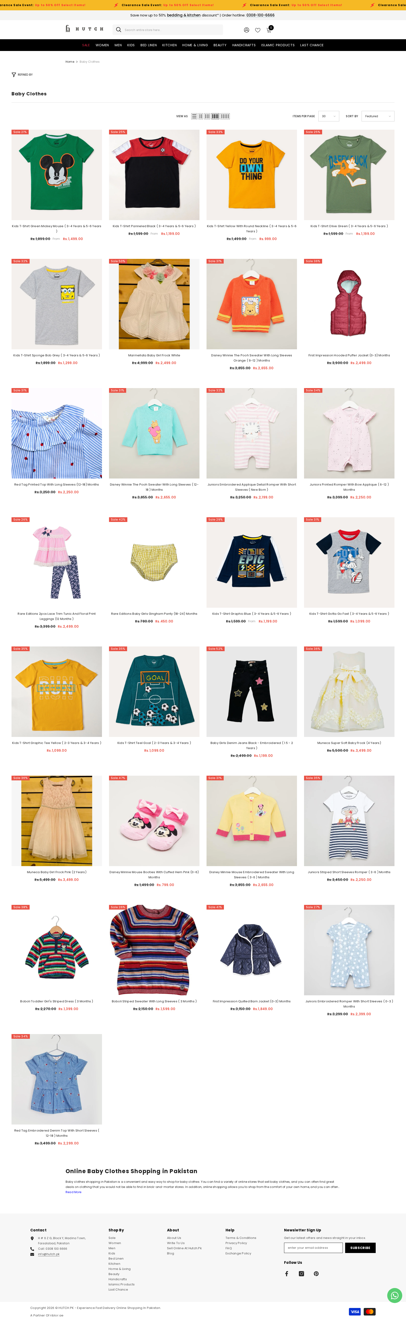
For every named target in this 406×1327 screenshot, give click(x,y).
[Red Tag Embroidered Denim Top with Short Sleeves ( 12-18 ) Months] (57, 1079)
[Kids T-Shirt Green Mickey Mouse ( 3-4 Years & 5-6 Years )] (57, 175)
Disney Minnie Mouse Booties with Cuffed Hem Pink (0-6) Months (154, 874)
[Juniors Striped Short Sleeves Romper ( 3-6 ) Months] (349, 821)
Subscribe (360, 1247)
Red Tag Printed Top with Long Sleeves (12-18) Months (56, 484)
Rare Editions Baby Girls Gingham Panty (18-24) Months (154, 613)
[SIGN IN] (246, 29)
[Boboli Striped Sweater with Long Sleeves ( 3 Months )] (154, 950)
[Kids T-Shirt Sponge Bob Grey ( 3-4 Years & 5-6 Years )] (57, 304)
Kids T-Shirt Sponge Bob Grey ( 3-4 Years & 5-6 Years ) (56, 355)
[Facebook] (286, 1273)
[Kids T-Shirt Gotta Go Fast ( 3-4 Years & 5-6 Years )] (349, 562)
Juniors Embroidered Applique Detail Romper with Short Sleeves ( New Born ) (251, 487)
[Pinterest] (316, 1273)
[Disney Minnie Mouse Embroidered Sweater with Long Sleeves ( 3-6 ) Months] (252, 821)
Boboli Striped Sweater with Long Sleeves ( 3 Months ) (154, 1001)
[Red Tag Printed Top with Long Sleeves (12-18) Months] (57, 433)
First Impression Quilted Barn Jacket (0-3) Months (252, 1001)
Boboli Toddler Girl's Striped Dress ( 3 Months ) (56, 1001)
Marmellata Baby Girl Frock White (154, 355)
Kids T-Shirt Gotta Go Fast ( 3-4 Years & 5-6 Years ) (349, 613)
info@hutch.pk (48, 1254)
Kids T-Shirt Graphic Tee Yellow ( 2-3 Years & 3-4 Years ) (56, 743)
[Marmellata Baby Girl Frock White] (154, 304)
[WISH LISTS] (257, 29)
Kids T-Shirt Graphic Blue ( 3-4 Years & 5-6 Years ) (251, 613)
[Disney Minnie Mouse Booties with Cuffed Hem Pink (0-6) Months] (154, 821)
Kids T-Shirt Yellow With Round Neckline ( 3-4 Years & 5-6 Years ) (252, 228)
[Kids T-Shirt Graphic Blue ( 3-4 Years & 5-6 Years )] (252, 562)
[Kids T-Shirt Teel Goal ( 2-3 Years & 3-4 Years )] (154, 691)
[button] (194, 116)
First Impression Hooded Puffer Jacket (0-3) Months (349, 355)
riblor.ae (56, 1315)
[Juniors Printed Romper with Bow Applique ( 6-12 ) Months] (349, 433)
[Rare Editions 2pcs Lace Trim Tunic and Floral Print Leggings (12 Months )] (57, 562)
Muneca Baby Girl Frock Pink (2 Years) (56, 872)
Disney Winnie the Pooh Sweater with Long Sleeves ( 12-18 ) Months (154, 487)
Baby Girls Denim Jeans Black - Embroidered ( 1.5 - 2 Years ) (252, 745)
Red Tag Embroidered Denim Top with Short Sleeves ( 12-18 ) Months (56, 1133)
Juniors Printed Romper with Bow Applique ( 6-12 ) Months (349, 487)
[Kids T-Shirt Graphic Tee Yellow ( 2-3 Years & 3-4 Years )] (57, 691)
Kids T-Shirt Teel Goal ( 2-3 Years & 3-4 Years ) (154, 743)
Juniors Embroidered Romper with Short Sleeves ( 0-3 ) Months (349, 1004)
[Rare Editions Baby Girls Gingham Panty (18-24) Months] (154, 562)
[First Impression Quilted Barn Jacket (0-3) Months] (252, 950)
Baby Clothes (90, 62)
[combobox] (172, 29)
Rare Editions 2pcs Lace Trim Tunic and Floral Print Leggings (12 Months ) (57, 616)
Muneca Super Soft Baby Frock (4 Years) (349, 743)
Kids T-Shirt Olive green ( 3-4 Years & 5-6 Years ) (349, 226)
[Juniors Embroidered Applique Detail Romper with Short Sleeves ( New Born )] (252, 433)
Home (70, 62)
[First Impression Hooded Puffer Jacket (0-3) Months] (349, 304)
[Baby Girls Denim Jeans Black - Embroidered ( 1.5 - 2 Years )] (252, 691)
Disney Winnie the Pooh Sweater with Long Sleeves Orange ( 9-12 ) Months (251, 358)
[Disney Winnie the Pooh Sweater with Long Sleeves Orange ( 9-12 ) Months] (252, 304)
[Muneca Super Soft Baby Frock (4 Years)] (349, 691)
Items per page (304, 116)
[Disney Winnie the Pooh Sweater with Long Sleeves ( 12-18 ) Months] (154, 433)
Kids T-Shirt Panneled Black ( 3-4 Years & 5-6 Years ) (154, 226)
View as (182, 116)
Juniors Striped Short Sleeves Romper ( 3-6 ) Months (349, 872)
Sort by (352, 116)
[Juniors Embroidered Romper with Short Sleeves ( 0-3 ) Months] (349, 950)
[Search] (168, 29)
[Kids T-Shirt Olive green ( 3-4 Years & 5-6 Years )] (349, 175)
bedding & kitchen (184, 15)
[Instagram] (301, 1273)
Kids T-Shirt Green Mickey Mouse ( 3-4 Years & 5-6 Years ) (56, 228)
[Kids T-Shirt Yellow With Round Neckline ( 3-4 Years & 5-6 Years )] (252, 175)
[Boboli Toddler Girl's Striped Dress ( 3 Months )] (57, 950)
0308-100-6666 (260, 15)
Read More (73, 1192)
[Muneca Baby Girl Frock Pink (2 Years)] (57, 821)
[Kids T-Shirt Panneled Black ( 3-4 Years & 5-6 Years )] (154, 175)
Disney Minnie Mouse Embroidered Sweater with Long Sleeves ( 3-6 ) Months (251, 874)
